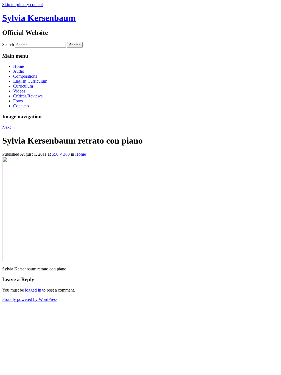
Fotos (18, 101)
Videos (19, 91)
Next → (9, 127)
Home (18, 66)
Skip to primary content (22, 4)
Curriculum (23, 86)
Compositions (25, 76)
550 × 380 (61, 154)
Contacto (21, 105)
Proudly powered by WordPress (29, 299)
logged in (33, 290)
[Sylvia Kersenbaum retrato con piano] (77, 259)
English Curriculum (30, 81)
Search (8, 44)
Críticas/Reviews (28, 96)
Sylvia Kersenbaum (39, 18)
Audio (18, 71)
